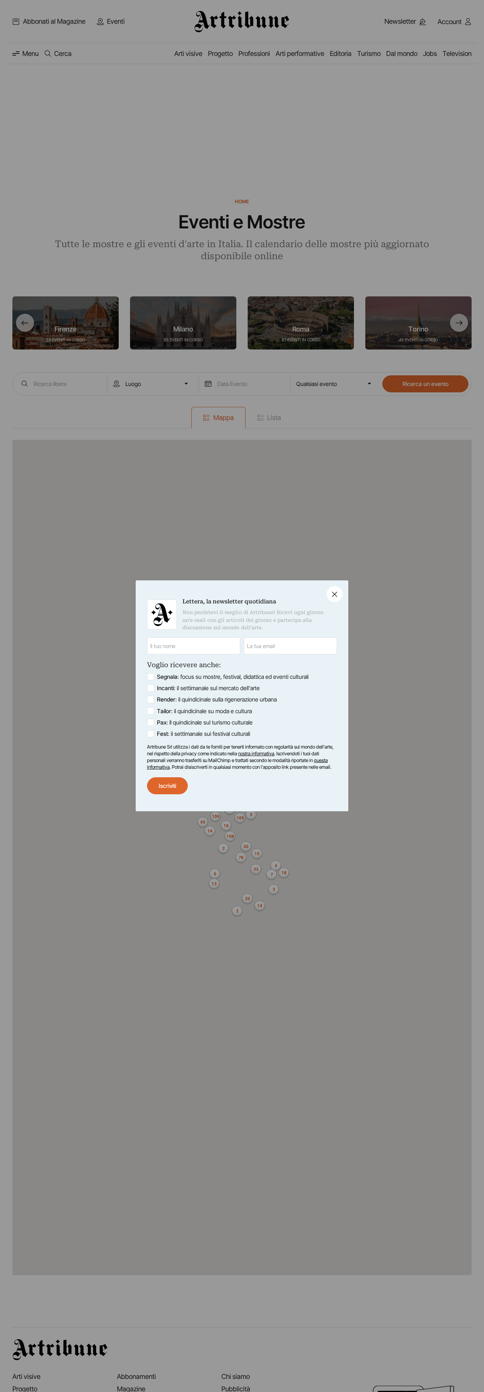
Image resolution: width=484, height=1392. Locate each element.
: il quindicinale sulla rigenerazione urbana (217, 699)
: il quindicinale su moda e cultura (204, 711)
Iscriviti (167, 785)
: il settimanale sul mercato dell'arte (208, 688)
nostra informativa (256, 753)
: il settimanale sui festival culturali (203, 733)
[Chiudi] (335, 594)
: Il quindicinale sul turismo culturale (205, 722)
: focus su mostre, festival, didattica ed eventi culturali (233, 677)
